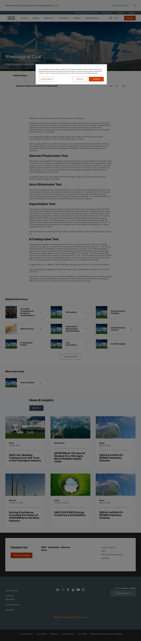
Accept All (96, 79)
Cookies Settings (46, 79)
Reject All (80, 79)
